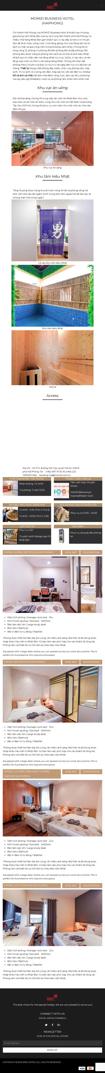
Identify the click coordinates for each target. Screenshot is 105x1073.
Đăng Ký (52, 1050)
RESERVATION (91, 552)
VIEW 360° (71, 552)
